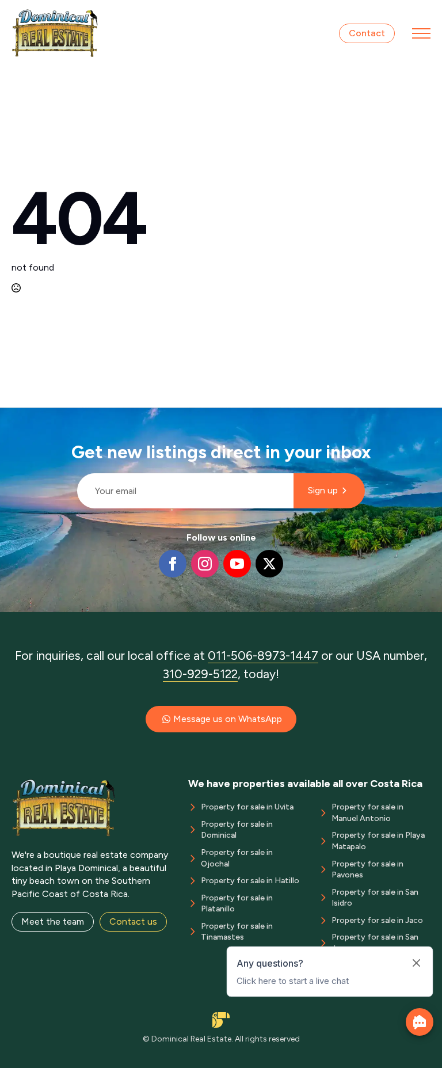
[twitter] (269, 563)
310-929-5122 (200, 674)
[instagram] (205, 563)
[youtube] (237, 563)
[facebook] (172, 563)
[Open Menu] (421, 33)
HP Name (72, 417)
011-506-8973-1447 (263, 655)
